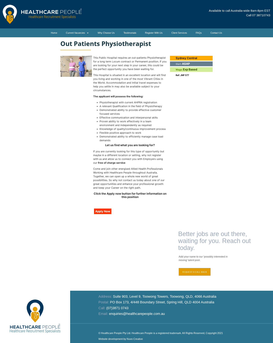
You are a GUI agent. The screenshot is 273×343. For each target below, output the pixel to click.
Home (54, 32)
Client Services (179, 32)
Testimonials (130, 32)
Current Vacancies (75, 32)
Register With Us (154, 32)
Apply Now (102, 211)
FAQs (199, 32)
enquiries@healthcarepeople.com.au (137, 314)
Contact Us (216, 32)
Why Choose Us (106, 32)
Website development (110, 339)
